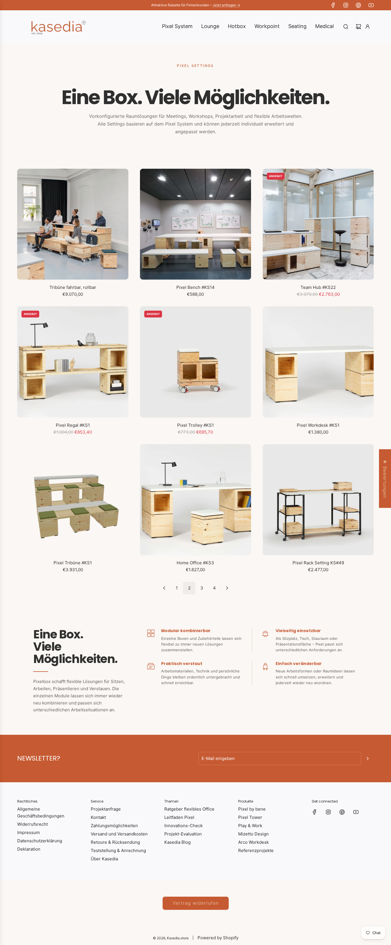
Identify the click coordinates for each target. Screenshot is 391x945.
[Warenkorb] (358, 26)
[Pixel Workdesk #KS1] (318, 362)
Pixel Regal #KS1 (73, 425)
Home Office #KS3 (195, 562)
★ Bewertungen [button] (385, 478)
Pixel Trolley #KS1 (195, 425)
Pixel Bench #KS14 (195, 287)
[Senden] (367, 758)
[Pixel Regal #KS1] (73, 362)
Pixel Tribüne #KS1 (73, 562)
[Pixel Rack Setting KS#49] (318, 499)
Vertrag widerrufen (196, 903)
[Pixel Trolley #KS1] (195, 362)
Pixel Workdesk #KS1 (318, 425)
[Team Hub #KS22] (318, 224)
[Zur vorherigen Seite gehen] (164, 588)
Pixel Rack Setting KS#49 (318, 562)
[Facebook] (333, 5)
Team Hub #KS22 (318, 287)
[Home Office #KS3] (195, 499)
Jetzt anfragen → (226, 5)
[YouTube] (371, 5)
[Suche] (345, 26)
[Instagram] (345, 5)
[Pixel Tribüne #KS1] (73, 499)
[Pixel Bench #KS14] (195, 224)
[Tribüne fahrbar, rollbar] (73, 224)
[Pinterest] (358, 5)
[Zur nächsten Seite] (227, 588)
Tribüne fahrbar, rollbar (73, 287)
